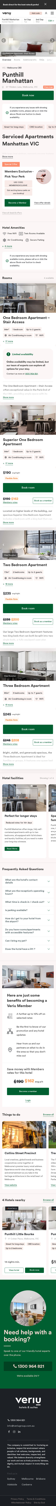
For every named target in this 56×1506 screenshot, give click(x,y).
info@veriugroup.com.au (20, 1426)
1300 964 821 (31, 374)
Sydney (11, 1479)
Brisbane (40, 1479)
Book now (28, 95)
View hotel (14, 1270)
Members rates (10, 502)
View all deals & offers (12, 213)
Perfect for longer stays (21, 816)
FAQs (41, 60)
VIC (4, 68)
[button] (52, 13)
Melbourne (27, 1479)
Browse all (48, 1115)
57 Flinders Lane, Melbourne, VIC (22, 87)
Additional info (29, 60)
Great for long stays (14, 127)
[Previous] (3, 40)
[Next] (52, 40)
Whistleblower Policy (21, 1503)
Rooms (17, 60)
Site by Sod (39, 1503)
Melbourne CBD (14, 68)
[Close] (45, 4)
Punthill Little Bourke (19, 1234)
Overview (6, 60)
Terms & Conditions (36, 1499)
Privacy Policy (17, 1499)
